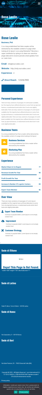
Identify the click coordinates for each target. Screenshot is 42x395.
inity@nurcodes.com (16, 64)
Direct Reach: (10, 80)
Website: (5, 68)
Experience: (6, 73)
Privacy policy (5, 380)
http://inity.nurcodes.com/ (21, 68)
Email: (4, 64)
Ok (16, 392)
